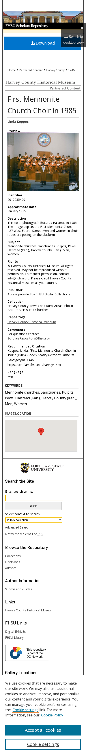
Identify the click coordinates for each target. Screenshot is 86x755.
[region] (43, 715)
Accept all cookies (43, 730)
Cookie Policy (52, 715)
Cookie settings (25, 709)
